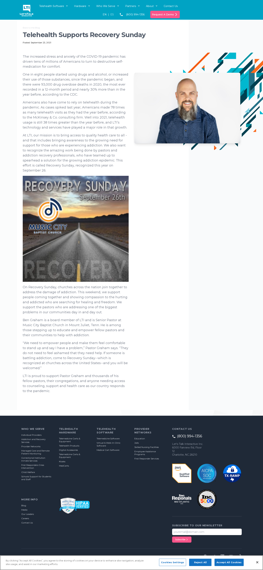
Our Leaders (27, 514)
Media (24, 509)
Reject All (200, 562)
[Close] (257, 562)
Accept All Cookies (229, 562)
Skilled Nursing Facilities (146, 447)
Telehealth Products (69, 445)
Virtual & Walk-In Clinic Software (108, 444)
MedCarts (64, 465)
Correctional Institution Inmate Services (33, 459)
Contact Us (171, 6)
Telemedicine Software (108, 438)
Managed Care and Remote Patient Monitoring (35, 452)
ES (112, 14)
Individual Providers (31, 435)
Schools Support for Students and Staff (36, 478)
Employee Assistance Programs (145, 453)
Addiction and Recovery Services (33, 440)
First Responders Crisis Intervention (32, 466)
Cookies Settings (172, 562)
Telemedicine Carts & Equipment (69, 440)
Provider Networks (30, 446)
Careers (25, 518)
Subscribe (180, 539)
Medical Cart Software (108, 450)
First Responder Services (146, 458)
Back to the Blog (31, 27)
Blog (23, 505)
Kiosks (62, 461)
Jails (136, 442)
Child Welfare (28, 472)
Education (139, 438)
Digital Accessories (68, 450)
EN (105, 14)
